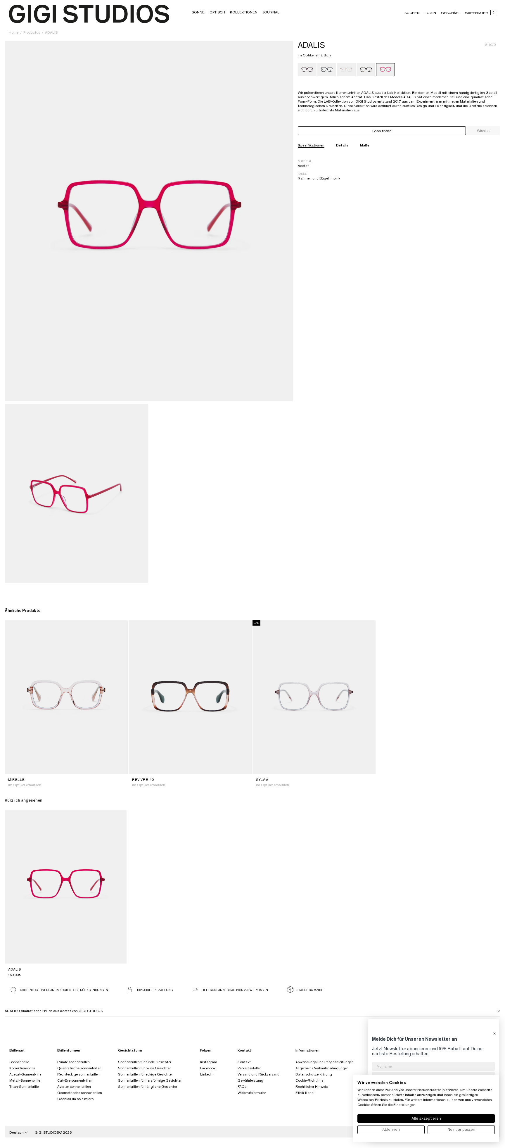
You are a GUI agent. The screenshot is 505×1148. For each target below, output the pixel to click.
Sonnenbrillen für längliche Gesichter (147, 1086)
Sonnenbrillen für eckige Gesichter (145, 1074)
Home (13, 32)
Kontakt (244, 1062)
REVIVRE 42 (143, 779)
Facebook (207, 1068)
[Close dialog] (494, 1033)
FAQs (242, 1086)
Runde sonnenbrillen (73, 1062)
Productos (32, 32)
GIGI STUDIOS (47, 1132)
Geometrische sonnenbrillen (79, 1092)
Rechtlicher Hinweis (311, 1086)
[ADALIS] (307, 69)
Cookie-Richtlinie (309, 1080)
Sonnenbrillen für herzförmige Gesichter (149, 1080)
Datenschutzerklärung (313, 1074)
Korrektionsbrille (22, 1068)
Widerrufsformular (252, 1092)
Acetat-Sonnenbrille (25, 1074)
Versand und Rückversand (258, 1074)
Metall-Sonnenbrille (24, 1080)
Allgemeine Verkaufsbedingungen (322, 1068)
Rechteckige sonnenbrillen (78, 1074)
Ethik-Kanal (304, 1092)
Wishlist (483, 130)
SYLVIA (262, 779)
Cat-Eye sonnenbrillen (74, 1080)
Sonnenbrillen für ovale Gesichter (144, 1068)
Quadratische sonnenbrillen (79, 1068)
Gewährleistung (250, 1080)
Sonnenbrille (19, 1062)
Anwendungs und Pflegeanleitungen (324, 1062)
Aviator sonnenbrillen (74, 1086)
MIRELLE (16, 779)
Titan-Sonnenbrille (24, 1086)
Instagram (208, 1062)
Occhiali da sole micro (75, 1099)
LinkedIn (207, 1074)
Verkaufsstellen (250, 1068)
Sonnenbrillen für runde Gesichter (144, 1062)
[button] (198, 12)
